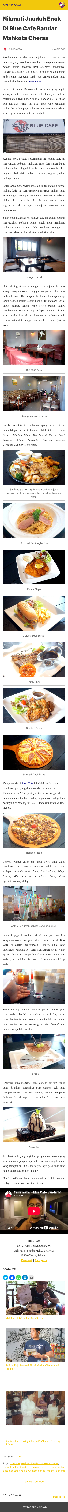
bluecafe (15, 1463)
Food (19, 1456)
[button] (5, 1277)
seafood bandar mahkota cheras (39, 1463)
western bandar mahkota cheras (46, 1470)
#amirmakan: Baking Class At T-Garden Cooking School (33, 1442)
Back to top (59, 1497)
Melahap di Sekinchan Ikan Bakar (24, 1318)
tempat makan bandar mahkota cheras (25, 1466)
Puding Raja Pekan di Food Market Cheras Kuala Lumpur (33, 1366)
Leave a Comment (34, 1481)
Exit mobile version (34, 1507)
